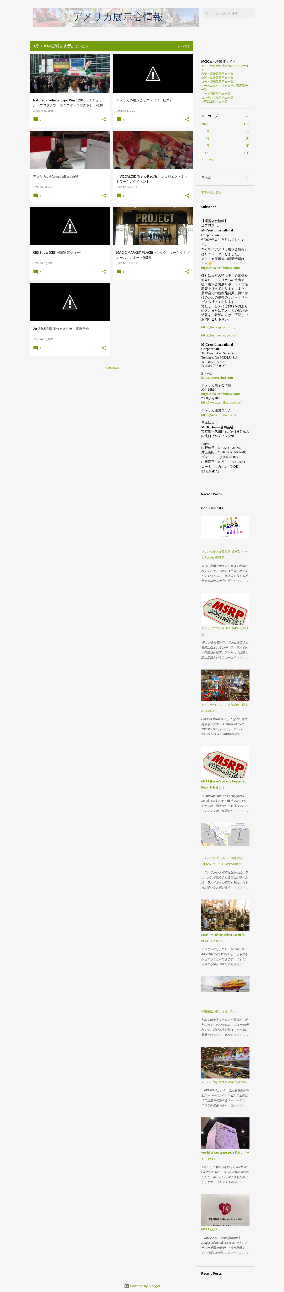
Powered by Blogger (144, 1286)
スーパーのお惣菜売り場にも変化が (224, 1082)
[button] (103, 119)
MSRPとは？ (209, 1229)
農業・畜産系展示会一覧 (217, 74)
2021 (204, 124)
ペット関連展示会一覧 (215, 93)
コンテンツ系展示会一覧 (217, 97)
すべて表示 (183, 46)
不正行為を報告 (211, 193)
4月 (207, 145)
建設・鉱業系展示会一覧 (217, 78)
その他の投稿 (111, 367)
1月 (207, 153)
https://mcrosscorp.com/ (219, 335)
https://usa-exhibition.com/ (220, 268)
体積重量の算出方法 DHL (218, 1011)
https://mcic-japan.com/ (218, 327)
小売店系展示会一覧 (214, 101)
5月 (207, 138)
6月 (207, 131)
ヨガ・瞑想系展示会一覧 (217, 82)
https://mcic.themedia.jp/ (218, 415)
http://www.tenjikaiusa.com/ (222, 402)
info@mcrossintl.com (217, 378)
